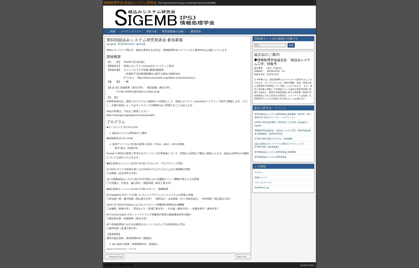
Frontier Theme (307, 265)
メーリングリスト (131, 31)
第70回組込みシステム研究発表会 (271, 157)
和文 (269, 68)
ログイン (259, 172)
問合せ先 (152, 31)
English (277, 68)
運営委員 (196, 31)
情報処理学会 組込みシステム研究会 (130, 3)
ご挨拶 (112, 31)
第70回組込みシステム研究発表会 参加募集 (275, 152)
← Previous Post (114, 257)
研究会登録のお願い (174, 31)
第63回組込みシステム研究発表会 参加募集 (145, 40)
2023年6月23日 (127, 44)
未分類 (142, 44)
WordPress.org (262, 187)
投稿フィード (261, 177)
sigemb (112, 44)
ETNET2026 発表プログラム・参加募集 (273, 138)
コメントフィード (263, 182)
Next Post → (243, 257)
